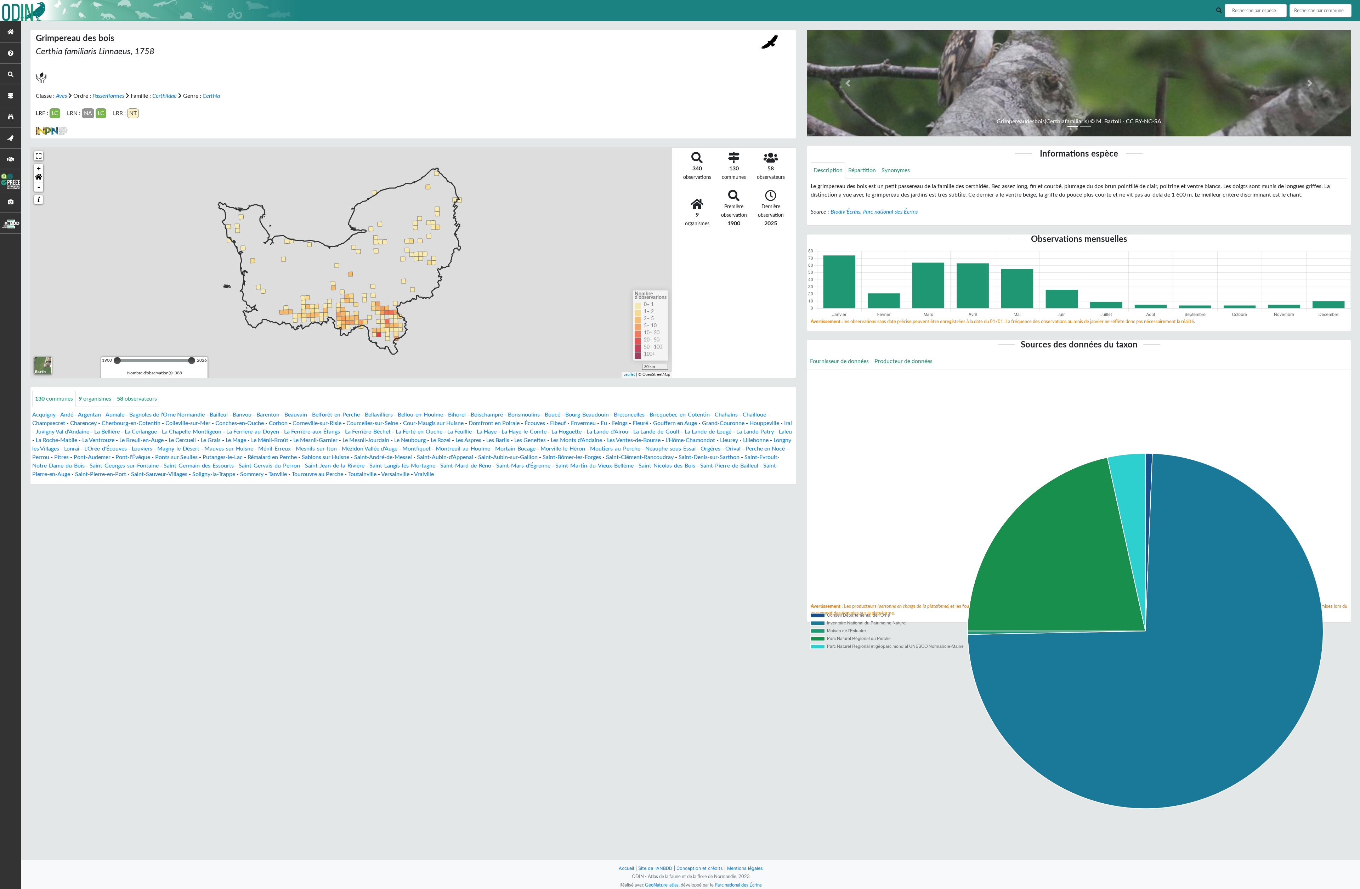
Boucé (552, 415)
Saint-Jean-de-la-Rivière (334, 466)
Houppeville (764, 423)
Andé (66, 415)
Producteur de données (903, 361)
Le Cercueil (182, 440)
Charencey (83, 423)
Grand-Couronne (723, 423)
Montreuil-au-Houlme (463, 449)
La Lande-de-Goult (656, 432)
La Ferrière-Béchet (368, 432)
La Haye (487, 432)
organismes (95, 399)
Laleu (785, 432)
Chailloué (754, 415)
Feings (620, 423)
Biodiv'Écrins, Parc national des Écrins (874, 212)
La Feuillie (459, 432)
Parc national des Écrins (738, 885)
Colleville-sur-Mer (187, 423)
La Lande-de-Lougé (708, 432)
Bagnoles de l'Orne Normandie (167, 415)
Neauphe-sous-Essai (670, 449)
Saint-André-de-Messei (383, 457)
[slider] (117, 360)
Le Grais (211, 440)
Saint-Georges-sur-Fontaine (124, 466)
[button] (38, 177)
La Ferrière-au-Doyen (252, 432)
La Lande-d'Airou (607, 432)
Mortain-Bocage (515, 449)
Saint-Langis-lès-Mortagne (402, 466)
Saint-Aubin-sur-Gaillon (508, 457)
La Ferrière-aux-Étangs (312, 432)
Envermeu (583, 423)
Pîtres (61, 457)
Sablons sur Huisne (325, 457)
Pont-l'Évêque (132, 457)
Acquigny (44, 415)
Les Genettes (530, 440)
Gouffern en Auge (675, 423)
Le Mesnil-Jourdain (365, 440)
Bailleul (219, 415)
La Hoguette (566, 432)
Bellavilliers (379, 415)
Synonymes (896, 170)
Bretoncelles (629, 415)
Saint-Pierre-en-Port (100, 474)
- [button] (39, 187)
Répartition (862, 170)
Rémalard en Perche (272, 457)
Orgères (710, 449)
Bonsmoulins (524, 415)
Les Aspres (468, 440)
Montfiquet (416, 449)
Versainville (395, 474)
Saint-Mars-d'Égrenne (523, 466)
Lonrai (71, 449)
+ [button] (39, 168)
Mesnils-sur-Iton (316, 449)
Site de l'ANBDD (655, 868)
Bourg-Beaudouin (587, 415)
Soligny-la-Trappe (213, 474)
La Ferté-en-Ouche (419, 432)
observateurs (137, 399)
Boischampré (487, 415)
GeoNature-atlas (662, 885)
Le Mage (236, 440)
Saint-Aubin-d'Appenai (445, 457)
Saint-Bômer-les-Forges (572, 457)
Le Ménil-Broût (269, 440)
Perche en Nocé (765, 449)
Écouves (535, 423)
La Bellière (107, 432)
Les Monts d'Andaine (576, 440)
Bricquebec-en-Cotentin (680, 415)
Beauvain (295, 415)
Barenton (267, 415)
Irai (788, 423)
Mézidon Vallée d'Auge (369, 449)
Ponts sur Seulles (176, 457)
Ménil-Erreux (274, 449)
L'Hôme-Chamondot (690, 440)
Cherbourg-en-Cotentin (131, 423)
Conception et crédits (699, 868)
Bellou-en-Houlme (420, 415)
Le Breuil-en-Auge (141, 440)
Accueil (626, 868)
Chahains (726, 415)
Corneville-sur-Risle (317, 423)
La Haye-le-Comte (524, 432)
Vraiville (424, 474)
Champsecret (48, 423)
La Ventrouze (98, 440)
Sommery (252, 474)
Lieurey (729, 440)
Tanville (277, 474)
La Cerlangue (141, 432)
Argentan (89, 415)
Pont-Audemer (92, 457)
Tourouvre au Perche (317, 474)
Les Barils (497, 440)
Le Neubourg (410, 440)
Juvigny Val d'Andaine (62, 432)
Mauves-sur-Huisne (228, 449)
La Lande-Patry (755, 432)
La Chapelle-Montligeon (191, 432)
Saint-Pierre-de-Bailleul (729, 466)
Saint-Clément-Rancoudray (640, 457)
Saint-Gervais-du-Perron (269, 466)
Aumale (115, 415)
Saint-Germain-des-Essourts (199, 466)
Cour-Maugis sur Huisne (433, 423)
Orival (733, 449)
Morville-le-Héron (562, 449)
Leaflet (629, 374)
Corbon (278, 423)
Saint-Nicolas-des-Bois (667, 466)
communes (54, 399)
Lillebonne (756, 440)
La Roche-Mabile (56, 440)
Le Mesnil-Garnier (315, 440)
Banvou (242, 415)
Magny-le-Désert (178, 449)
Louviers (142, 449)
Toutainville (362, 474)
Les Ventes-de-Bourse (634, 440)
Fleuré (640, 423)
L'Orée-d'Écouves (105, 449)
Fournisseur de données (839, 361)
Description (828, 170)
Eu (604, 423)
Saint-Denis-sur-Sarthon (709, 457)
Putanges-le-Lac (223, 457)
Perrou (40, 457)
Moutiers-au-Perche (615, 449)
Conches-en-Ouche (239, 423)
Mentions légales (745, 868)
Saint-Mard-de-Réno (465, 466)
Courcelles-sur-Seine (372, 423)
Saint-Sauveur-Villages (159, 474)
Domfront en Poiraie (494, 423)
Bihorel (457, 415)
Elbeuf (558, 423)
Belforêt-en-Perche (336, 415)
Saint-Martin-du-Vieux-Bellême (594, 466)
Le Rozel (440, 440)
